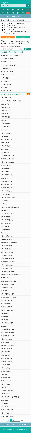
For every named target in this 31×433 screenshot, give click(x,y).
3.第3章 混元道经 (5, 104)
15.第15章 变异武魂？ (6, 142)
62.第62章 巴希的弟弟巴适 (7, 294)
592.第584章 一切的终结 (7, 58)
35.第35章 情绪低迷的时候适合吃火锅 (10, 207)
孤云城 (13, 25)
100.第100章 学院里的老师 (7, 416)
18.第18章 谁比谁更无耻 (7, 152)
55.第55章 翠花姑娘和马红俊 (8, 271)
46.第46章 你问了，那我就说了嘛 (9, 242)
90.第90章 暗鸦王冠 (5, 384)
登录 (28, 13)
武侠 (13, 10)
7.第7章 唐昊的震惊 (5, 117)
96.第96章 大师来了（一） (7, 403)
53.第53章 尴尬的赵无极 (7, 265)
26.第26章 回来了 (5, 178)
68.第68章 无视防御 (5, 313)
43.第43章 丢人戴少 (5, 233)
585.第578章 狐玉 (5, 78)
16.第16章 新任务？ (5, 146)
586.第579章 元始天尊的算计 (8, 74)
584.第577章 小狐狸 (6, 81)
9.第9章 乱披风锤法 (5, 123)
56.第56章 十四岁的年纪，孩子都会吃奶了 (11, 274)
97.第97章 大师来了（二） (7, 406)
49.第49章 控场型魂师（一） (8, 252)
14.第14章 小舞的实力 (6, 139)
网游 (28, 10)
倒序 (28, 94)
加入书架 (8, 37)
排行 (18, 13)
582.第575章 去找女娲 (6, 87)
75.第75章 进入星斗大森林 (7, 336)
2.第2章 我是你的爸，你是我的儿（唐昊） (11, 101)
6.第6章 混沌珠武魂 (5, 113)
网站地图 (15, 430)
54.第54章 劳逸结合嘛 (6, 268)
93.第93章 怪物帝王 (5, 393)
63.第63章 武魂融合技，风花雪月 (9, 297)
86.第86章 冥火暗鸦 (5, 371)
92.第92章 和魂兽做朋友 (7, 390)
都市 (18, 10)
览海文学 (4, 2)
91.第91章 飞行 (4, 387)
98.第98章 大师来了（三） (7, 410)
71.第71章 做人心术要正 (7, 323)
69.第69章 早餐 (4, 316)
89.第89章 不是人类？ (6, 381)
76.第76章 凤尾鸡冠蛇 (6, 339)
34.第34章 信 (4, 204)
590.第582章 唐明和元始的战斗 (8, 65)
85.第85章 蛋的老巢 (5, 368)
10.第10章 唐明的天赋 (6, 126)
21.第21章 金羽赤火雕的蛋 (7, 162)
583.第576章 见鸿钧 (6, 84)
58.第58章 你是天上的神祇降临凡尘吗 (10, 281)
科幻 (3, 13)
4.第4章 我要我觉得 (5, 107)
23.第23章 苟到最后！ (6, 168)
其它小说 (9, 20)
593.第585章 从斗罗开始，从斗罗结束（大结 (12, 55)
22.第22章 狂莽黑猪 (5, 165)
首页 (3, 10)
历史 (23, 10)
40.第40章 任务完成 (5, 223)
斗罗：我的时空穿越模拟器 (13, 46)
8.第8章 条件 (4, 120)
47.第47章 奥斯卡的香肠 (7, 245)
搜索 (28, 5)
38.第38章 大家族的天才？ (7, 216)
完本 (23, 13)
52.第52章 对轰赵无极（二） (8, 262)
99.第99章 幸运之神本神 (7, 413)
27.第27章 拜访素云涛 (6, 181)
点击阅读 (23, 37)
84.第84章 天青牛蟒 (5, 364)
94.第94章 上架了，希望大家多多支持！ (11, 397)
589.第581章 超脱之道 (6, 68)
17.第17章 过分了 (5, 149)
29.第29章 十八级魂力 (6, 188)
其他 (13, 13)
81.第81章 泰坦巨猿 (5, 355)
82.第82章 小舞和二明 (6, 358)
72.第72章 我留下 (5, 326)
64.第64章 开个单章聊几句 (7, 300)
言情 (8, 13)
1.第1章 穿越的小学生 (6, 97)
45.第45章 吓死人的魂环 (7, 239)
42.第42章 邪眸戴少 (5, 229)
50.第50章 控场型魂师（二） (8, 255)
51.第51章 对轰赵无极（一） (8, 258)
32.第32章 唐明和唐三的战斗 (8, 197)
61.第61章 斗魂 (4, 290)
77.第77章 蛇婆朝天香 (6, 342)
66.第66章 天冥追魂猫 (6, 307)
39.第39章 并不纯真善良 (7, 220)
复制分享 (27, 49)
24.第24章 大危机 (5, 171)
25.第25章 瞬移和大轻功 (7, 175)
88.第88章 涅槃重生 (5, 377)
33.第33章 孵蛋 (4, 200)
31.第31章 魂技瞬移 (5, 194)
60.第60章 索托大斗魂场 (7, 287)
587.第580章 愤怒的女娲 (7, 71)
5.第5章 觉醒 (4, 110)
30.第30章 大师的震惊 (6, 191)
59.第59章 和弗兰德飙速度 (7, 284)
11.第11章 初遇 (4, 130)
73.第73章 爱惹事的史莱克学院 (8, 329)
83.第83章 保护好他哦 (6, 361)
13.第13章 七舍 (4, 136)
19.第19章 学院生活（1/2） (7, 155)
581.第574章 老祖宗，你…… (8, 91)
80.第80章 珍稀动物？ (6, 352)
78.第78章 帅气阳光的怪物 (7, 345)
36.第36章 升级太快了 (6, 210)
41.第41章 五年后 (5, 226)
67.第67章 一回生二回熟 (7, 310)
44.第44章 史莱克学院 (6, 236)
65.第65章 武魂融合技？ (7, 303)
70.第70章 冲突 (4, 319)
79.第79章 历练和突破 (6, 348)
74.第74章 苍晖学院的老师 (7, 332)
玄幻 (8, 10)
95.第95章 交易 (4, 400)
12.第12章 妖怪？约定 (6, 133)
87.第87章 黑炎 (4, 374)
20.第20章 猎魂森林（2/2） (7, 159)
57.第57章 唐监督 (5, 278)
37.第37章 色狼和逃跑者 (7, 213)
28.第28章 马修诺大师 (6, 184)
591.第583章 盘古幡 (6, 62)
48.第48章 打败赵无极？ (7, 249)
